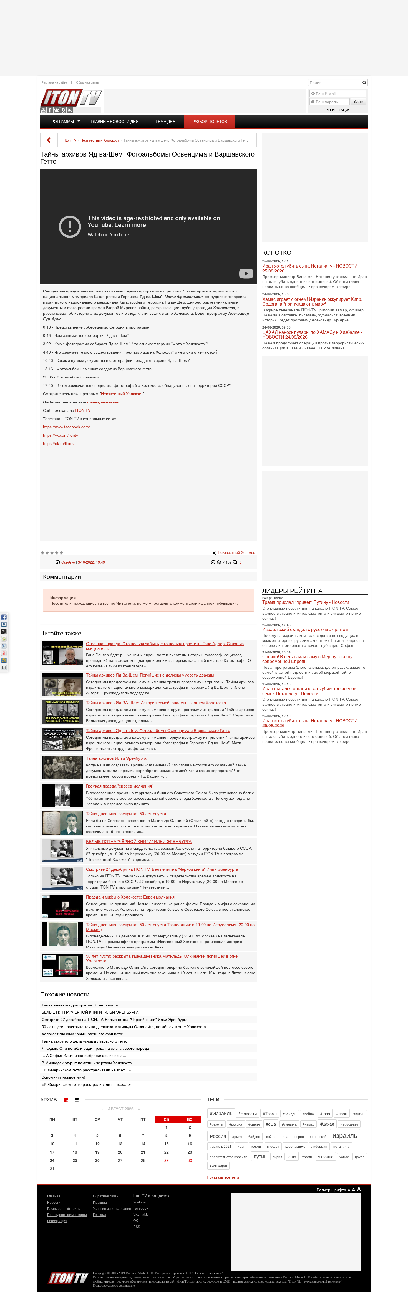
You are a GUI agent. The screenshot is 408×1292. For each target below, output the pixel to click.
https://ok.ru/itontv (58, 443)
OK (63, 110)
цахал (359, 1156)
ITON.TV (82, 410)
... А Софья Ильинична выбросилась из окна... (84, 1055)
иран (241, 1146)
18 (75, 1152)
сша (292, 1156)
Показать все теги (223, 1177)
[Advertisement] (204, 37)
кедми (256, 1146)
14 (143, 1143)
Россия (218, 1135)
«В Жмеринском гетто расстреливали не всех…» (86, 1070)
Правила (100, 1202)
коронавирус (295, 1146)
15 (166, 1143)
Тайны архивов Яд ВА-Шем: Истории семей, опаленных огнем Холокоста (156, 702)
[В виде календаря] (66, 1098)
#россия (235, 1124)
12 (97, 1143)
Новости (54, 1202)
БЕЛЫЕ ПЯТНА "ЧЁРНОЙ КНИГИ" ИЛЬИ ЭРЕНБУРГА (139, 841)
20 (120, 1152)
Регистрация (338, 109)
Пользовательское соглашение (114, 1286)
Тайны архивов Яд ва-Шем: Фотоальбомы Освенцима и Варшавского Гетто (158, 730)
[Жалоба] (214, 562)
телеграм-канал (103, 402)
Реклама (99, 1214)
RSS (70, 110)
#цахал (327, 1124)
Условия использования (112, 1208)
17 (52, 1152)
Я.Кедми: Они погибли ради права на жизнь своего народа (95, 1048)
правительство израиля (229, 1156)
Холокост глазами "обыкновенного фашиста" (83, 1033)
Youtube (43, 110)
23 (190, 1152)
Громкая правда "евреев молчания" (119, 786)
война (271, 1136)
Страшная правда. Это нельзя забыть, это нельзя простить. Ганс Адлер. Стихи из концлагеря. (165, 645)
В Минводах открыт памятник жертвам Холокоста (87, 1062)
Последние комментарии (67, 1214)
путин (260, 1156)
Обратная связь (87, 82)
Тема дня (165, 121)
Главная (53, 1195)
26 (97, 1160)
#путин (358, 1113)
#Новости (247, 1113)
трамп (307, 1156)
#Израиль (221, 1113)
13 (120, 1143)
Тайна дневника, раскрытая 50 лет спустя (126, 813)
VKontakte (57, 110)
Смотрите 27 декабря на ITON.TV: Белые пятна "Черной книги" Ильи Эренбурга (162, 869)
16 (190, 1143)
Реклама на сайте (54, 82)
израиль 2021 (220, 1146)
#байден (289, 1113)
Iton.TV (68, 1277)
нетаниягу (341, 1146)
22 (166, 1152)
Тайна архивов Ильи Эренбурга (116, 758)
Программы (61, 121)
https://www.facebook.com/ (66, 427)
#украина (289, 1124)
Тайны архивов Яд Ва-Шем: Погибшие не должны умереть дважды (150, 675)
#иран (341, 1113)
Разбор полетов (209, 121)
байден (254, 1136)
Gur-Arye (68, 562)
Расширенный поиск (63, 1208)
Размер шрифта (331, 1189)
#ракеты (216, 1124)
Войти (358, 101)
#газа (325, 1113)
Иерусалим (349, 1124)
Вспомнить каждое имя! (63, 1077)
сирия (277, 1156)
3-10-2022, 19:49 (91, 562)
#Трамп (270, 1113)
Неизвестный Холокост (122, 393)
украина (325, 1156)
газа (285, 1136)
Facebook (50, 110)
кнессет (273, 1146)
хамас (344, 1156)
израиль (345, 1135)
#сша (271, 1124)
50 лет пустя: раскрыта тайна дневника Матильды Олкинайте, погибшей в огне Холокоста (162, 958)
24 (52, 1160)
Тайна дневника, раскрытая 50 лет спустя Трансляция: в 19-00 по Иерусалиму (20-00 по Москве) (170, 927)
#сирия (254, 1124)
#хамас (308, 1124)
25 (75, 1160)
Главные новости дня (114, 121)
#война (308, 1113)
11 (75, 1143)
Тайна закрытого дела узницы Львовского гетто (84, 1041)
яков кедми (218, 1166)
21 (143, 1152)
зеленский (318, 1136)
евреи (299, 1136)
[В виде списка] (76, 1098)
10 (52, 1143)
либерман (319, 1146)
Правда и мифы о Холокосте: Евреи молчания (130, 897)
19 (97, 1152)
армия (237, 1136)
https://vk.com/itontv (60, 435)
